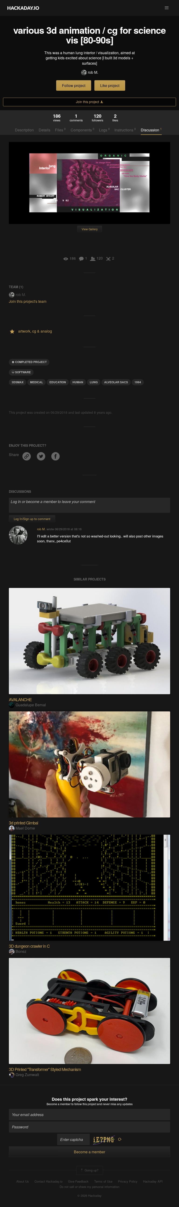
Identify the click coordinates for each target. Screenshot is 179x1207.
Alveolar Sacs (116, 382)
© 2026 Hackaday (89, 1196)
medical (36, 382)
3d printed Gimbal (23, 823)
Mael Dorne (25, 828)
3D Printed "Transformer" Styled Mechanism (45, 1069)
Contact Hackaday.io (48, 1181)
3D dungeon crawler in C (29, 946)
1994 (137, 382)
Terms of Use (103, 1181)
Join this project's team (27, 301)
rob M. (93, 72)
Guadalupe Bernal (31, 704)
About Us (22, 1181)
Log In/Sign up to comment (32, 519)
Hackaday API (153, 1181)
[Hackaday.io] (23, 8)
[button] (167, 8)
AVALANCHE (20, 699)
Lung (94, 382)
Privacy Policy (128, 1181)
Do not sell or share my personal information (89, 1187)
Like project (109, 85)
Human (77, 382)
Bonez (21, 951)
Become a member (59, 1104)
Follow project (73, 85)
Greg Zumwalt (27, 1074)
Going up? (91, 1170)
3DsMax (18, 382)
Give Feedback (78, 1181)
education (57, 382)
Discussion (151, 130)
